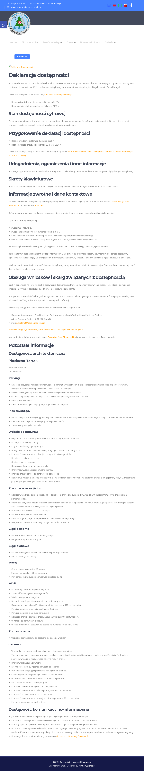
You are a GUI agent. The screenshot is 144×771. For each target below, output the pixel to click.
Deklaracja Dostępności (70, 762)
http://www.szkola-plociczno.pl (58, 94)
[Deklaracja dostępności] (21, 66)
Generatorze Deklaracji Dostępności (72, 736)
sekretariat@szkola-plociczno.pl (47, 3)
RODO (55, 762)
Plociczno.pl (86, 762)
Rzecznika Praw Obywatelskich (62, 337)
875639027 (40, 205)
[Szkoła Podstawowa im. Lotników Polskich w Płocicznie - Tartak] (19, 23)
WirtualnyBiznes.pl (87, 765)
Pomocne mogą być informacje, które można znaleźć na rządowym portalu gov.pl (46, 329)
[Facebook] (131, 5)
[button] (3, 24)
